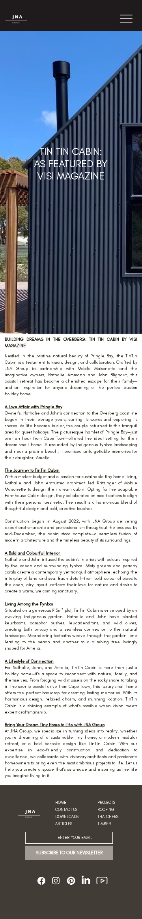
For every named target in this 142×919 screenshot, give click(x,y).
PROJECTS (106, 802)
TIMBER (104, 824)
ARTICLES (63, 824)
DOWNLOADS (66, 816)
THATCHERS (107, 816)
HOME (60, 802)
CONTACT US (66, 809)
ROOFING (105, 809)
